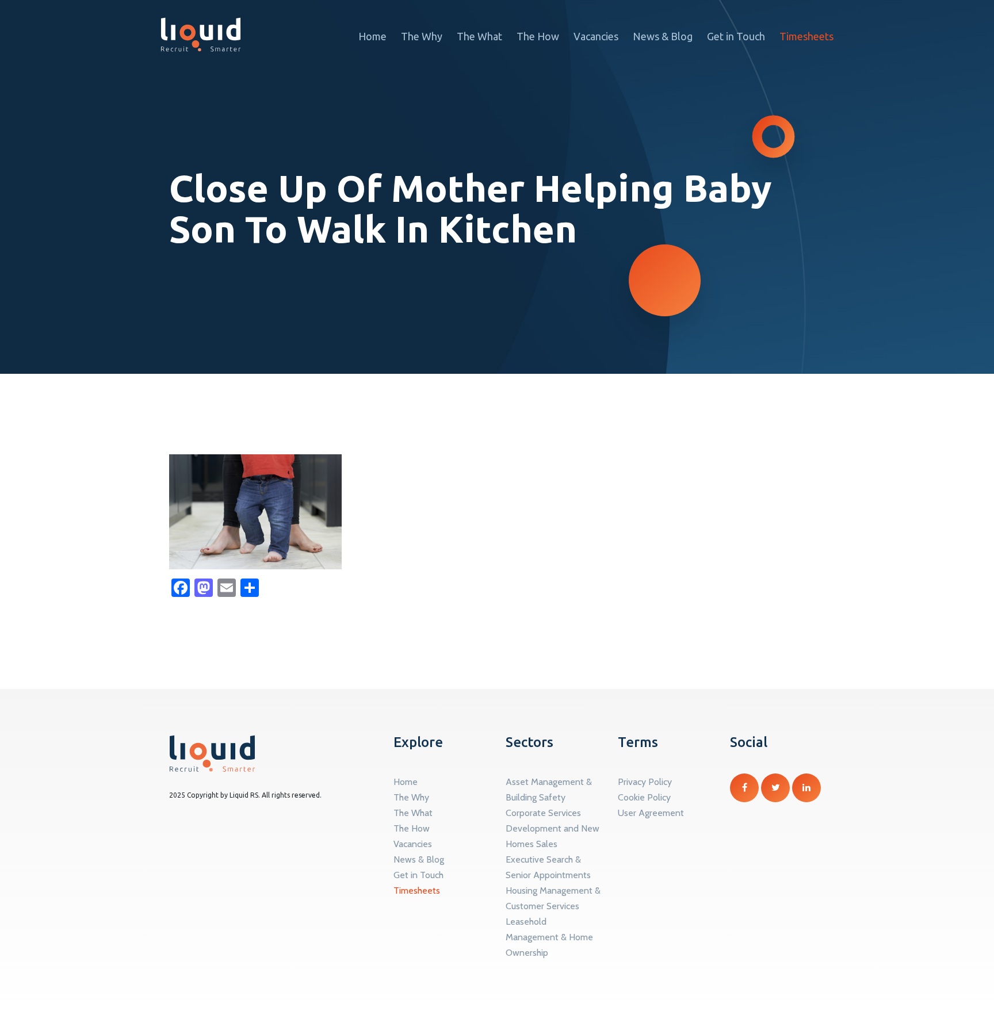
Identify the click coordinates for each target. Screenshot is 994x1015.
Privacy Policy (645, 781)
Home (372, 36)
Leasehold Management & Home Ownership (549, 937)
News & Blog (663, 36)
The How (538, 36)
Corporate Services (543, 812)
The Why (421, 36)
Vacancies (596, 36)
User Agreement (651, 812)
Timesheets (806, 36)
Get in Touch (736, 36)
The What (479, 36)
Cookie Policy (644, 797)
